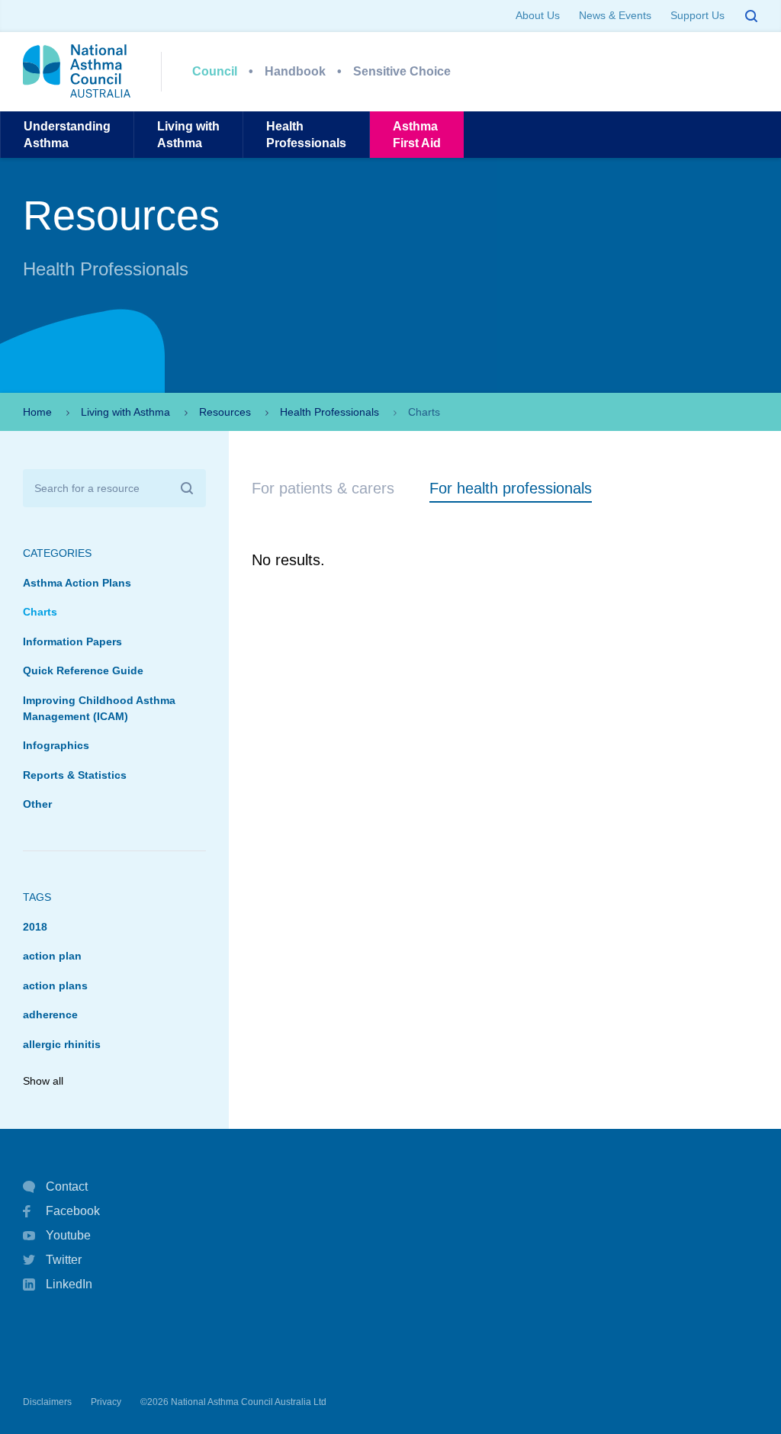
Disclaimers (47, 1402)
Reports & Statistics (75, 775)
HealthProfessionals (306, 134)
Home (37, 412)
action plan (52, 956)
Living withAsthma (188, 134)
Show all (43, 1081)
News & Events (615, 15)
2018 (35, 927)
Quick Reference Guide (83, 670)
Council (214, 71)
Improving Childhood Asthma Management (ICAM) (99, 708)
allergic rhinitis (62, 1044)
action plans (55, 985)
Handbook (295, 71)
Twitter (64, 1259)
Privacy (106, 1402)
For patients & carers (323, 488)
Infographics (56, 745)
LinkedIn (69, 1284)
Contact (67, 1186)
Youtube (68, 1235)
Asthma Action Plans (77, 583)
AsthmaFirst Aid (417, 134)
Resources (225, 412)
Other (37, 804)
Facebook (73, 1210)
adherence (50, 1014)
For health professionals (510, 488)
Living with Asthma (125, 412)
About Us (538, 15)
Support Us (697, 15)
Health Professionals (329, 412)
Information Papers (72, 641)
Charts (40, 612)
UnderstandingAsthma (67, 134)
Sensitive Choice (402, 71)
